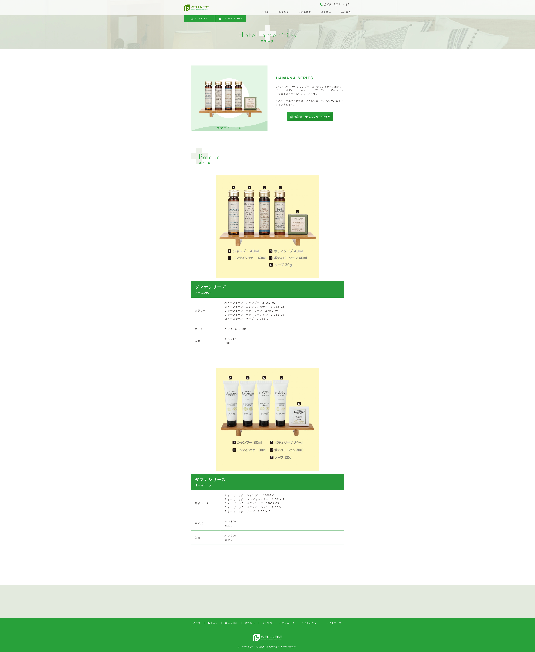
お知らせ (284, 12)
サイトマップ (334, 623)
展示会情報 (305, 12)
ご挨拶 (265, 12)
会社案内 (346, 12)
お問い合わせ (287, 623)
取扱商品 (326, 12)
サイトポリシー (310, 623)
